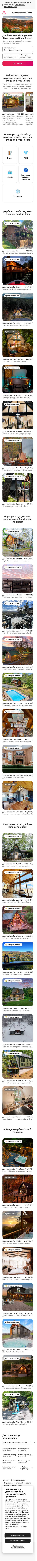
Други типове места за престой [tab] (14, 1442)
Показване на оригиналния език (14, 6)
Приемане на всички (18, 1535)
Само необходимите (17, 1541)
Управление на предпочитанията (18, 1547)
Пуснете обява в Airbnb (22, 13)
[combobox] (17, 50)
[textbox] (10, 57)
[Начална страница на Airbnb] (4, 12)
